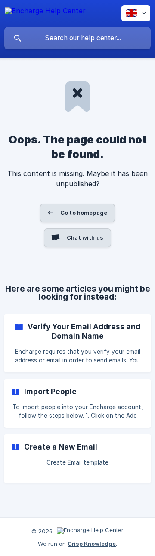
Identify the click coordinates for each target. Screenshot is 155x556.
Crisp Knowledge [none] (92, 543)
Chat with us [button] (85, 237)
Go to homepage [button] (83, 212)
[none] (45, 12)
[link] (77, 343)
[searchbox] (77, 38)
